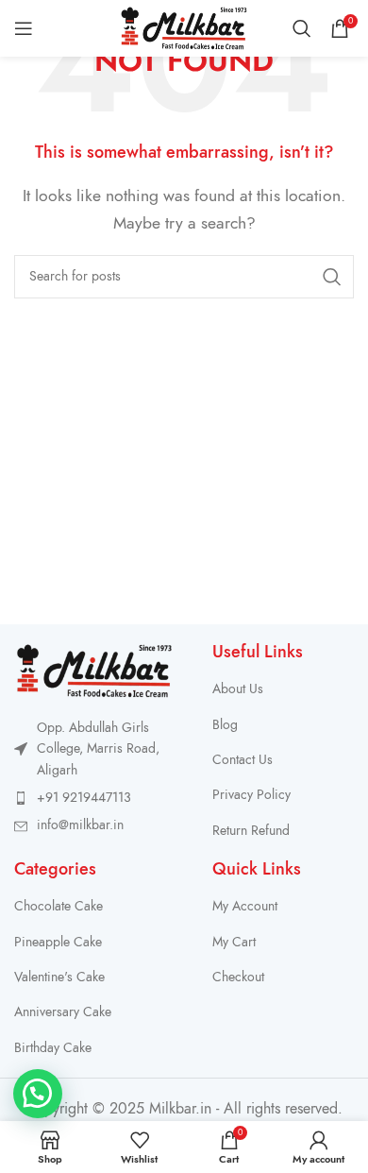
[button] (37, 1093)
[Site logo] (183, 27)
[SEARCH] (332, 276)
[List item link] (94, 798)
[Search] (302, 28)
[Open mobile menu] (23, 28)
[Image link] (94, 669)
